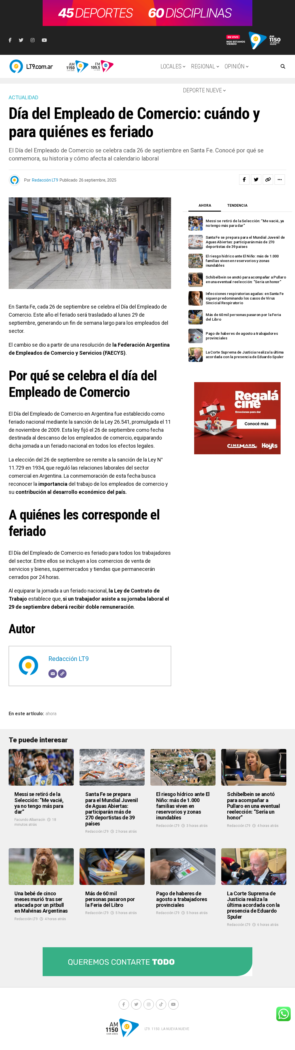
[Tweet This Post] (256, 179)
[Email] (52, 673)
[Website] (62, 673)
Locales (170, 66)
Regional (203, 66)
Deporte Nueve (202, 90)
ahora (51, 713)
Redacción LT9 (45, 180)
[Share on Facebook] (244, 179)
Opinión (235, 66)
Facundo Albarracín (29, 820)
